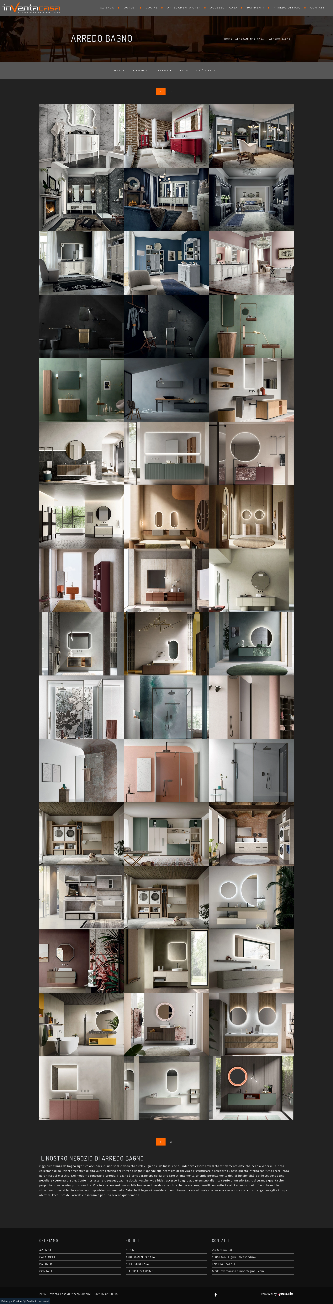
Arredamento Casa (184, 7)
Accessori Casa (224, 7)
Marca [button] (119, 70)
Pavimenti (255, 7)
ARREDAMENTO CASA (140, 1257)
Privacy (5, 1301)
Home (228, 39)
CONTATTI (46, 1271)
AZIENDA (45, 1250)
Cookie (17, 1301)
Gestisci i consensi (37, 1301)
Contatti (318, 7)
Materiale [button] (164, 70)
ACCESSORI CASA (137, 1264)
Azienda (107, 7)
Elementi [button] (140, 70)
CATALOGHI (47, 1257)
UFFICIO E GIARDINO (140, 1271)
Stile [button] (184, 70)
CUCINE (131, 1250)
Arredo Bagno (280, 39)
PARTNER (45, 1264)
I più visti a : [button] (207, 70)
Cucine (152, 7)
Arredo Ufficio (287, 7)
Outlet (130, 7)
